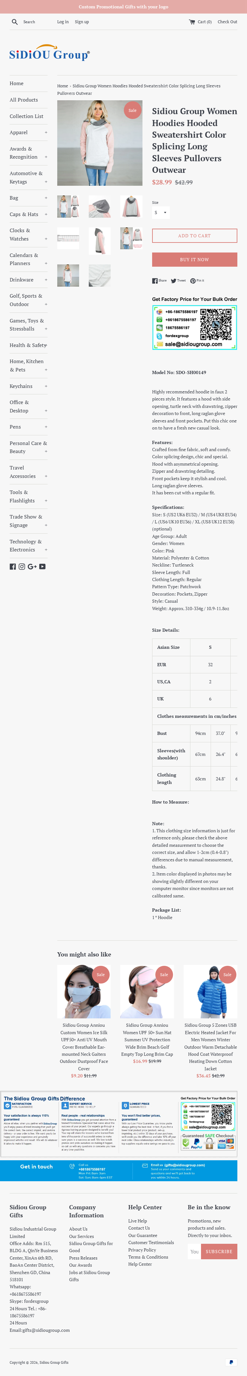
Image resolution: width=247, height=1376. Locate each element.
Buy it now (194, 259)
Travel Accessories (29, 472)
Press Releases (83, 1258)
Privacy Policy (142, 1250)
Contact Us (139, 1228)
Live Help (137, 1221)
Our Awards (80, 1265)
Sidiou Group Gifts (54, 1362)
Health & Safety (29, 345)
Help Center (140, 1264)
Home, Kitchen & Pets (29, 365)
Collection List (26, 116)
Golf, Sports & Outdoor (29, 300)
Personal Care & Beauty (29, 447)
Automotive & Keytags (29, 177)
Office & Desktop (29, 406)
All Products (24, 99)
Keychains (29, 386)
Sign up (82, 22)
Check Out (227, 22)
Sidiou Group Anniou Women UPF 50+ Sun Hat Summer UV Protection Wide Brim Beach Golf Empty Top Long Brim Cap (147, 1039)
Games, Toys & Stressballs (29, 324)
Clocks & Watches (29, 234)
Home (16, 83)
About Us (78, 1229)
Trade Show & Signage (29, 521)
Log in (63, 22)
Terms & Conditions (148, 1257)
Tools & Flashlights (29, 496)
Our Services (81, 1236)
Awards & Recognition (29, 153)
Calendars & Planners (29, 259)
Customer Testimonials (151, 1242)
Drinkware (29, 279)
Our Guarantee (142, 1235)
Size (155, 202)
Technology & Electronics (29, 545)
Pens (29, 426)
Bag (29, 197)
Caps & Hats (29, 214)
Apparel (29, 132)
